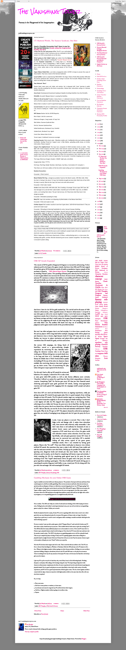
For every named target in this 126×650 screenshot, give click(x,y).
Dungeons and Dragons (101, 294)
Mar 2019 (101, 192)
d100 (102, 287)
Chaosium (105, 274)
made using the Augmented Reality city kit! (52, 49)
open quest (104, 316)
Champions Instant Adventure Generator (102, 110)
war (96, 353)
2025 (98, 127)
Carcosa (106, 272)
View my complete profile (32, 632)
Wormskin (97, 358)
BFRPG (97, 266)
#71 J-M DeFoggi (99, 435)
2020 (98, 140)
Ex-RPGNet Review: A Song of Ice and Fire (102, 394)
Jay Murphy (30, 624)
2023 (98, 132)
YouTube (97, 360)
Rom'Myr (98, 334)
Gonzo (97, 310)
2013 (98, 215)
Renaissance (98, 330)
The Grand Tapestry (100, 375)
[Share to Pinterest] (70, 251)
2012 (98, 218)
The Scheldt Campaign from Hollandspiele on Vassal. (101, 386)
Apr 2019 (101, 189)
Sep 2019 (101, 154)
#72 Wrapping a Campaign (101, 429)
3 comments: (56, 470)
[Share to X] (67, 251)
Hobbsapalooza (104, 310)
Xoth (106, 358)
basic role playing (103, 264)
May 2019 (102, 187)
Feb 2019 (101, 195)
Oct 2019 (101, 151)
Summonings (100, 88)
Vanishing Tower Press (101, 351)
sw (100, 344)
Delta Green (105, 289)
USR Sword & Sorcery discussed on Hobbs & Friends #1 (101, 59)
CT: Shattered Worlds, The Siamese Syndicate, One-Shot (55, 40)
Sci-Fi (40, 253)
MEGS (97, 316)
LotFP (97, 314)
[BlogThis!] (65, 251)
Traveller (44, 253)
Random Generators (100, 85)
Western (105, 356)
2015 (98, 209)
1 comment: (56, 603)
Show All (106, 407)
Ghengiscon (105, 308)
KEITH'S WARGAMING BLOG (101, 400)
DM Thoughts (42, 473)
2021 (98, 138)
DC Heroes (98, 289)
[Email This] (64, 251)
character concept (99, 277)
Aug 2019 (101, 178)
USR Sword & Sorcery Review (101, 44)
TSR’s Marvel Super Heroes (57, 271)
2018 (98, 201)
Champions (98, 274)
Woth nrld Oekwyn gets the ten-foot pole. (23, 140)
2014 (98, 212)
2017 (98, 204)
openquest (98, 318)
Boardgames (105, 268)
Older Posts (86, 611)
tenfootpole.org (101, 368)
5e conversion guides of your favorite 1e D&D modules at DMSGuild (24, 156)
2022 (98, 135)
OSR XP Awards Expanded (44, 261)
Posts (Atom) (44, 614)
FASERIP (105, 302)
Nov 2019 (101, 148)
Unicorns (97, 349)
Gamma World (103, 306)
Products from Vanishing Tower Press (101, 80)
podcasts (97, 323)
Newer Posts (37, 611)
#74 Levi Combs (101, 415)
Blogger (84, 639)
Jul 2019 (101, 181)
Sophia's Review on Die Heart (102, 65)
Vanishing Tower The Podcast (101, 91)
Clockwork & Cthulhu (101, 286)
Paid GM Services (101, 76)
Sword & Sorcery (53, 606)
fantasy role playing (51, 473)
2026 (98, 124)
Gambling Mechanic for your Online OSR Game (52, 477)
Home (62, 611)
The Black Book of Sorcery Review (102, 53)
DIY (96, 291)
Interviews (97, 312)
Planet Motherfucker (101, 321)
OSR (58, 473)
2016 (98, 207)
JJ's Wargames (101, 382)
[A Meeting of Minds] (100, 378)
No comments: (57, 251)
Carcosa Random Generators (101, 101)
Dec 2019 (101, 146)
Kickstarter (105, 312)
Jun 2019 (101, 184)
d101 (106, 287)
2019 (98, 143)
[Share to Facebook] (69, 251)
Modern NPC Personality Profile (102, 115)
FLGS (96, 304)
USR (105, 348)
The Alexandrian (101, 391)
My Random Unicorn (100, 105)
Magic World (104, 314)
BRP (96, 270)
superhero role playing (101, 343)
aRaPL (101, 260)
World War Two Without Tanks (101, 404)
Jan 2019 (101, 198)
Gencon (97, 308)
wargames (100, 353)
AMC (96, 260)
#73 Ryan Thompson (100, 424)
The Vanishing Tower (50, 11)
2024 (98, 129)
